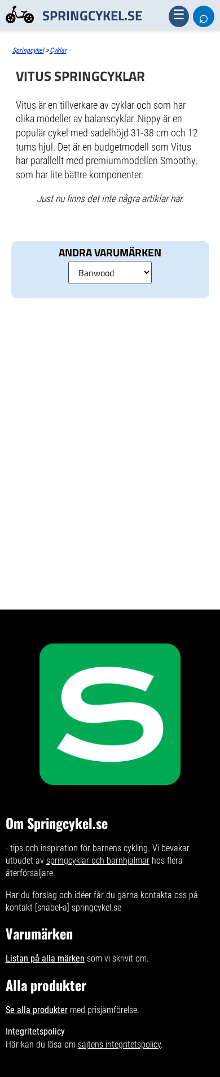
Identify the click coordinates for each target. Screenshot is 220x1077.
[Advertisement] (110, 354)
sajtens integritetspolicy (119, 1044)
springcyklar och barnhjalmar (97, 860)
